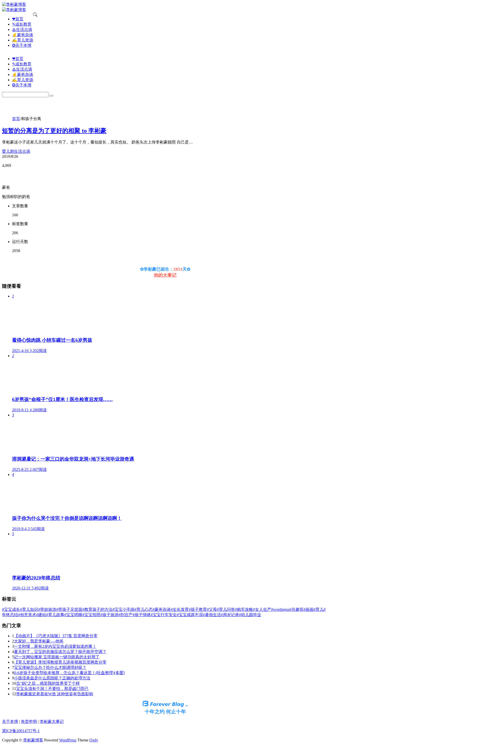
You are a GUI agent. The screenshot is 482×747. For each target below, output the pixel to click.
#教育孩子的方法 (97, 609)
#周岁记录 (230, 615)
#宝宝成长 (11, 609)
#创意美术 (27, 615)
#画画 (309, 609)
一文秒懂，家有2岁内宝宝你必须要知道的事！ (55, 646)
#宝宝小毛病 (123, 609)
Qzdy (93, 740)
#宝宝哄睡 (73, 615)
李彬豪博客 (33, 740)
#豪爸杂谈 (162, 609)
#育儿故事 (55, 615)
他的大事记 (165, 275)
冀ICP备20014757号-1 (21, 731)
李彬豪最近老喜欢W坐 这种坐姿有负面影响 (54, 694)
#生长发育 (180, 609)
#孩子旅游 (109, 615)
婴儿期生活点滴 (16, 151)
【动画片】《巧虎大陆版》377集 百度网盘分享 (55, 636)
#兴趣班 (296, 609)
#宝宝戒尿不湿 (190, 615)
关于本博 (10, 721)
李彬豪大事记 (52, 721)
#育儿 (319, 609)
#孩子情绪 (142, 615)
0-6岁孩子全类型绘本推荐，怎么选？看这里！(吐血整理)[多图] (69, 673)
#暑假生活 (212, 615)
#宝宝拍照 (91, 615)
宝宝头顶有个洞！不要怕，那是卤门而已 (52, 688)
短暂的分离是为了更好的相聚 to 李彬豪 (54, 130)
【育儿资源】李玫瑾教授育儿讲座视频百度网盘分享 (60, 662)
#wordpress (280, 609)
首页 (16, 119)
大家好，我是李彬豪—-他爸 (39, 641)
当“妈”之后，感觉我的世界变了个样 (48, 683)
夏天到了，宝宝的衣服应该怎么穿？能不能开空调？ (60, 652)
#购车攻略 (244, 609)
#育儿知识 (29, 609)
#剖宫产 (125, 615)
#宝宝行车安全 (164, 615)
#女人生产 (262, 609)
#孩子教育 (198, 609)
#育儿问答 (226, 609)
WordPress (67, 740)
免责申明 (29, 721)
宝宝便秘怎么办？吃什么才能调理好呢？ (50, 667)
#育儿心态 (144, 609)
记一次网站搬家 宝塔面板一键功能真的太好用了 (56, 657)
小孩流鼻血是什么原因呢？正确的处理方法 (52, 678)
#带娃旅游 (47, 609)
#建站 (41, 615)
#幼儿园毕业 (250, 615)
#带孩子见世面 (69, 609)
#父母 (212, 609)
